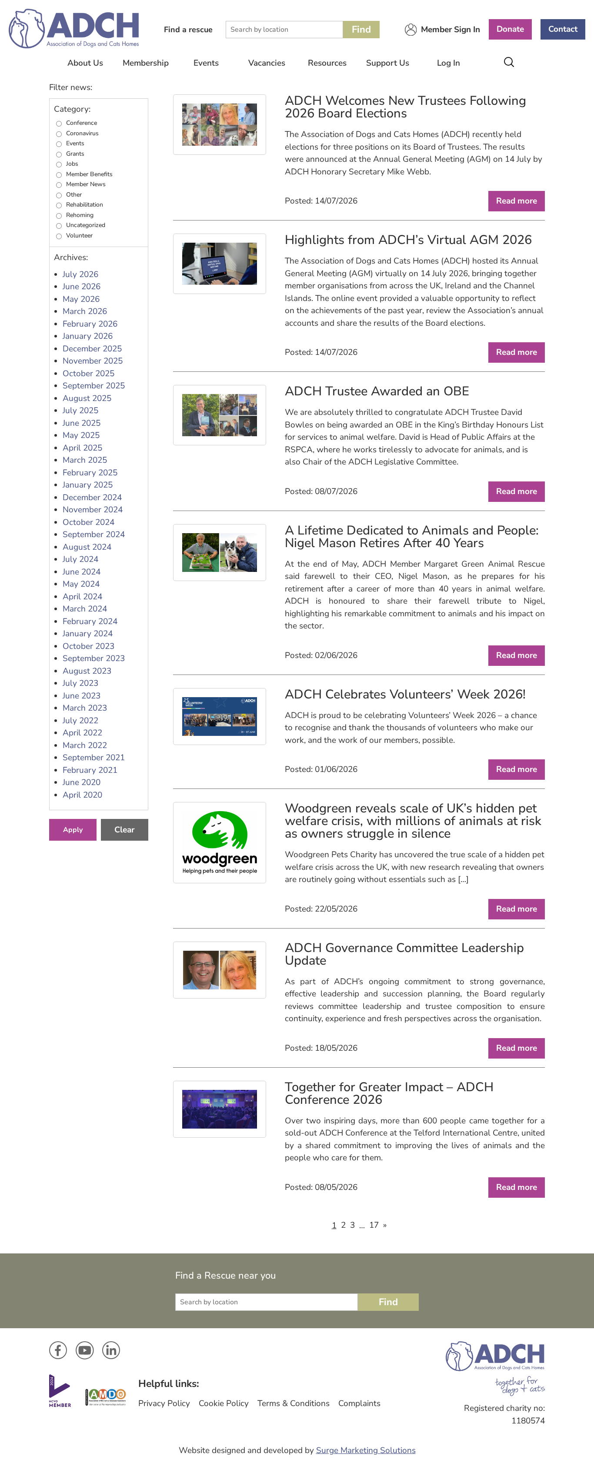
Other (74, 195)
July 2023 (80, 683)
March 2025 (85, 460)
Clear (124, 829)
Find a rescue (188, 29)
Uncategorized (85, 225)
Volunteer (79, 236)
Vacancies (266, 63)
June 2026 (81, 286)
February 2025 (90, 472)
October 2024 (88, 522)
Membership (146, 63)
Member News (86, 184)
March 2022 (85, 745)
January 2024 (88, 633)
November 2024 (93, 509)
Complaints (359, 1403)
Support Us (387, 63)
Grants (75, 154)
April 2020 (82, 795)
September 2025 (94, 385)
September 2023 (94, 658)
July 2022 (80, 720)
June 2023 (81, 696)
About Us (85, 63)
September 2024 (94, 534)
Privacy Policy (164, 1403)
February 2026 (90, 324)
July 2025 (80, 410)
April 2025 (82, 448)
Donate (510, 29)
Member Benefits (89, 174)
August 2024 (87, 547)
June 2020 (81, 782)
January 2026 (88, 336)
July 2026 (80, 274)
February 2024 (90, 621)
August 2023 (87, 671)
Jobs (72, 164)
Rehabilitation (84, 205)
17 (374, 1225)
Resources (327, 63)
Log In (448, 63)
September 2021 (94, 757)
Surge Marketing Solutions (366, 1450)
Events (206, 63)
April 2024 (82, 596)
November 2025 (93, 361)
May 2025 (81, 435)
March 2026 (85, 311)
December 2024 (92, 497)
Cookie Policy (224, 1403)
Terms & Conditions (293, 1403)
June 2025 (81, 423)
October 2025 (88, 373)
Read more (516, 201)
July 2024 (80, 559)
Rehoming (79, 215)
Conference (81, 123)
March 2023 (85, 708)
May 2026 (81, 299)
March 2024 (85, 609)
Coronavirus (82, 133)
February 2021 (90, 770)
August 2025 (87, 398)
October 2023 (88, 646)
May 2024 (81, 584)
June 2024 (81, 572)
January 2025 (88, 485)
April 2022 (82, 732)
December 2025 (92, 348)
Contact (562, 29)
